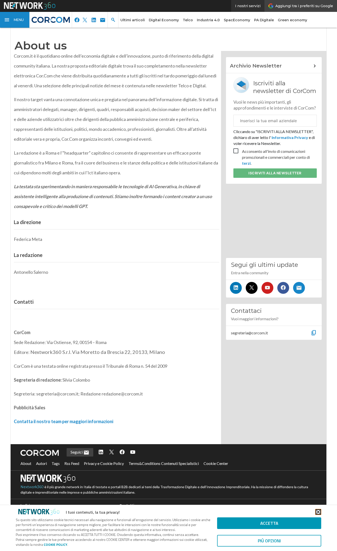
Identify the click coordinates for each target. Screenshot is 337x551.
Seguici (77, 452)
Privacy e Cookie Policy (104, 463)
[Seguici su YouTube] (267, 288)
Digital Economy (164, 20)
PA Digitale (264, 20)
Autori (41, 463)
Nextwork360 (32, 487)
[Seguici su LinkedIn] (236, 288)
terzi (246, 163)
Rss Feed (71, 463)
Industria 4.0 (208, 20)
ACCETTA (269, 523)
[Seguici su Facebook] (283, 288)
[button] (15, 20)
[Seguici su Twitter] (252, 288)
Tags (56, 463)
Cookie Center (216, 463)
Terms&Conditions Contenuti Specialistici (164, 463)
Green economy (292, 20)
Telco (188, 20)
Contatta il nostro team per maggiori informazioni (63, 421)
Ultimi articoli (132, 20)
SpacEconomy (237, 20)
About (25, 463)
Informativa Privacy (290, 137)
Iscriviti (274, 173)
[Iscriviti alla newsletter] (299, 288)
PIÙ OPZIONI (269, 540)
